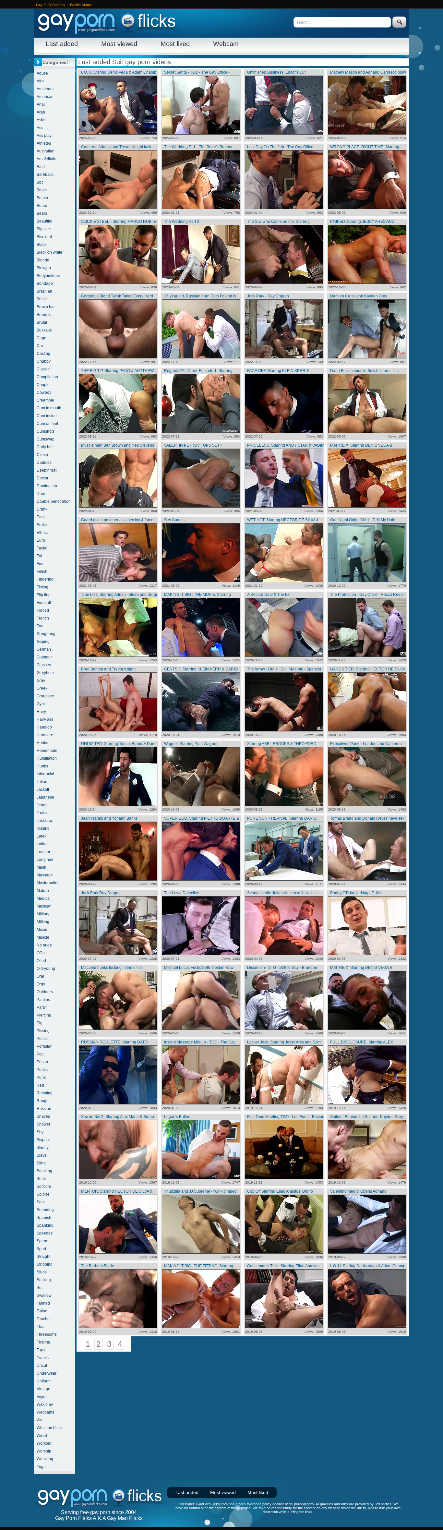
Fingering (45, 579)
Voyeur (43, 1396)
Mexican (44, 906)
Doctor (42, 478)
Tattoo (42, 1311)
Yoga (41, 1466)
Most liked (175, 43)
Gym (41, 704)
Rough (43, 1101)
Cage (41, 338)
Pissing (43, 1031)
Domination (47, 486)
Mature (43, 890)
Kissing (43, 828)
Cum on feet (47, 423)
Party (41, 1007)
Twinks (43, 1357)
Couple (43, 384)
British (42, 299)
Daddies (44, 462)
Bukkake (44, 330)
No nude (44, 945)
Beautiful (44, 221)
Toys (41, 1350)
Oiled (41, 960)
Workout (44, 1443)
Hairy (41, 711)
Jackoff (43, 789)
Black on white (49, 252)
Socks (42, 1178)
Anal (41, 104)
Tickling (43, 1342)
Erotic (42, 525)
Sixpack (44, 1140)
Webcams (45, 1412)
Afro (40, 81)
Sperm (42, 1241)
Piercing (44, 1015)
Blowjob (44, 268)
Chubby (44, 361)
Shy (40, 1132)
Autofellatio (46, 159)
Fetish (42, 571)
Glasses (44, 665)
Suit (40, 1287)
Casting (43, 353)
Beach (42, 198)
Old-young (46, 968)
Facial (42, 548)
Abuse (42, 73)
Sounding (45, 1210)
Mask (41, 867)
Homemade (47, 750)
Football (44, 602)
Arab (41, 112)
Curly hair (45, 447)
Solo (41, 1202)
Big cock (44, 229)
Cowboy (44, 392)
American (45, 96)
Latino (42, 844)
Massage (45, 875)
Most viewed (119, 43)
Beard (42, 205)
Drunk (42, 509)
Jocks (42, 813)
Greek (42, 688)
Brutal (42, 322)
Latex (41, 836)
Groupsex (45, 696)
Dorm (41, 493)
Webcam (226, 43)
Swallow (44, 1295)
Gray (41, 680)
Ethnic (42, 532)
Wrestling (45, 1459)
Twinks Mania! (81, 4)
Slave (42, 1155)
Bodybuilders (48, 275)
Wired (42, 1435)
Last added (62, 43)
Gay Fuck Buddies (50, 4)
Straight (43, 1256)
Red (40, 1085)
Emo (41, 517)
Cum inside (47, 416)
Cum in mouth (49, 408)
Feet (40, 563)
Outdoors (45, 992)
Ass (40, 128)
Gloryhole (45, 672)
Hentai (42, 743)
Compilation (47, 377)
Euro (41, 540)
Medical (44, 898)
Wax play (45, 1404)
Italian (42, 781)
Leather (43, 851)
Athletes (44, 143)
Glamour (44, 657)
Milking (43, 922)
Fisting (42, 587)
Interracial (45, 774)
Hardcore (45, 735)
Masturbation (48, 883)
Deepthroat (46, 470)
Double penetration (54, 501)
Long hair (45, 859)
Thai (40, 1326)
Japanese (45, 797)
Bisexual (44, 237)
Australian (45, 151)
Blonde (43, 260)
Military (43, 914)
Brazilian (44, 291)
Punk (41, 1077)
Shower (43, 1124)
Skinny (43, 1147)
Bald (41, 166)
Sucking (44, 1280)
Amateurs (45, 89)
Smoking (44, 1171)
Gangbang (46, 634)
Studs (42, 1272)
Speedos (45, 1233)
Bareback (45, 174)
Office (42, 953)
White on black (50, 1428)
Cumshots (45, 431)
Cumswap (45, 439)
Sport (41, 1249)
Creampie (45, 400)
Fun (40, 626)
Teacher (44, 1319)
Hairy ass (45, 719)
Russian (44, 1108)
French (43, 618)
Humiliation (47, 758)
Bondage (45, 283)
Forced (43, 610)
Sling (41, 1163)
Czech (42, 454)
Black (41, 244)
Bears (42, 213)
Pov (40, 1054)
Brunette (44, 314)
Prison (42, 1062)
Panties (43, 999)
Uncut (42, 1365)
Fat (39, 556)
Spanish (44, 1217)
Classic (43, 369)
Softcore (44, 1186)
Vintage (43, 1389)
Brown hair (46, 307)
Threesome (47, 1334)
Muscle (43, 937)
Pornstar (44, 1046)
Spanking (45, 1225)
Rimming (45, 1093)
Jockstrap (45, 820)
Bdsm (42, 190)
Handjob (44, 727)
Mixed (42, 929)
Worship (44, 1451)
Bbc (40, 182)
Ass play (44, 135)
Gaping (43, 641)
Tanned (43, 1303)
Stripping (45, 1264)
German (44, 649)
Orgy (41, 984)
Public (42, 1069)
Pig (39, 1023)
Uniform (44, 1381)
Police (42, 1038)
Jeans (42, 805)
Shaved (43, 1116)
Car (40, 345)
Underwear (46, 1373)
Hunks (42, 766)
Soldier (43, 1194)
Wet (40, 1420)
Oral (40, 976)
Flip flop (44, 595)
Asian (42, 120)
